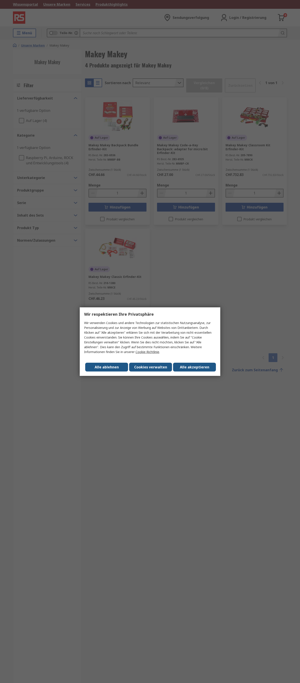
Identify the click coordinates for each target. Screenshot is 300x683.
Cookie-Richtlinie (147, 352)
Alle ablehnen (107, 367)
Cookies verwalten (150, 367)
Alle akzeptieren (194, 367)
